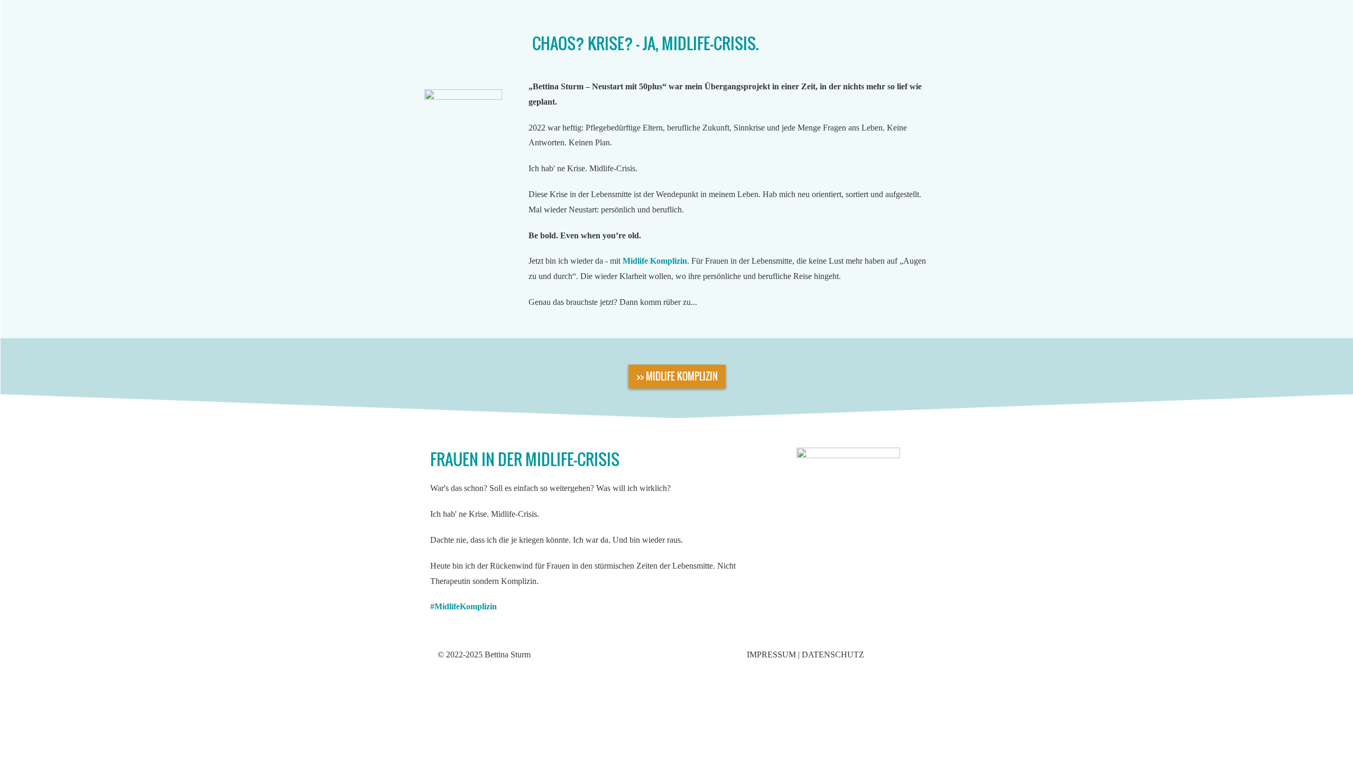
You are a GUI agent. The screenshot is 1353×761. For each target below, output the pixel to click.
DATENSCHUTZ (833, 654)
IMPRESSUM (771, 654)
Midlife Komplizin (655, 260)
